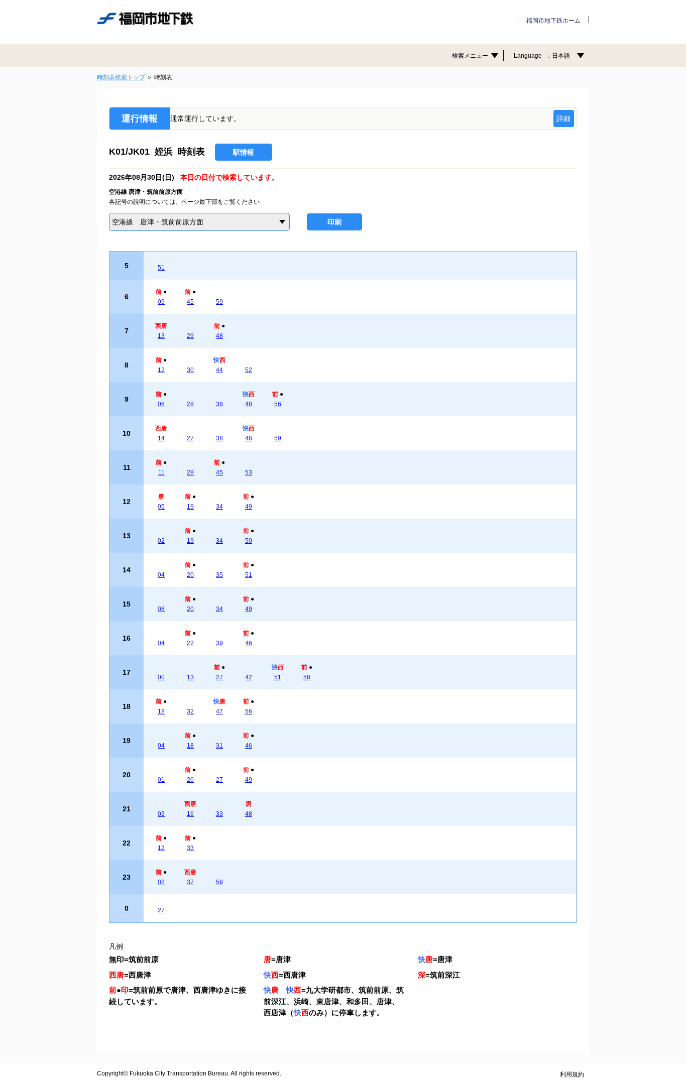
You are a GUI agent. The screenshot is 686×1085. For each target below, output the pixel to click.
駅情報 (243, 152)
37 (190, 882)
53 (248, 472)
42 (248, 677)
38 (219, 404)
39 (219, 643)
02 (161, 540)
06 (161, 404)
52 (248, 370)
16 (190, 813)
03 (161, 813)
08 (161, 609)
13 (161, 335)
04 (161, 574)
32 (190, 711)
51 (161, 267)
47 (219, 711)
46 (248, 643)
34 (219, 506)
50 (248, 540)
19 (190, 506)
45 (190, 301)
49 (248, 506)
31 (219, 745)
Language (542, 55)
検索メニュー (470, 55)
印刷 (334, 222)
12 (161, 370)
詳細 (563, 118)
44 (219, 370)
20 (190, 574)
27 (190, 438)
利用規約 (572, 1074)
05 (161, 506)
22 (190, 643)
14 (161, 438)
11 (161, 472)
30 (190, 370)
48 (219, 335)
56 (277, 404)
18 (161, 711)
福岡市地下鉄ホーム (553, 20)
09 (161, 301)
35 (219, 574)
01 (161, 779)
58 (306, 677)
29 (190, 335)
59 (219, 301)
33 (219, 813)
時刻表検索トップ (121, 77)
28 (190, 404)
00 (161, 677)
